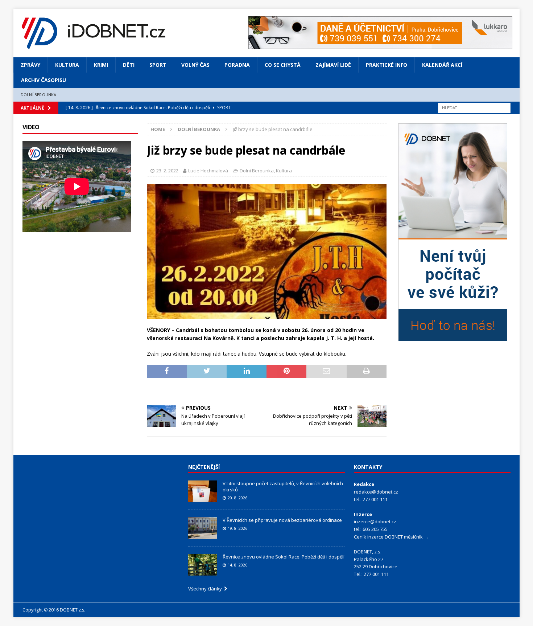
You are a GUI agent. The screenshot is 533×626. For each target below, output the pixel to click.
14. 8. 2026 (237, 565)
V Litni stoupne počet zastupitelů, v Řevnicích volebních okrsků (283, 486)
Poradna (237, 64)
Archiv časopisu (43, 80)
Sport (157, 64)
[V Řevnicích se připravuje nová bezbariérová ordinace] (202, 528)
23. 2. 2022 (167, 170)
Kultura (67, 64)
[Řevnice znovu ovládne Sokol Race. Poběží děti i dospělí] (202, 565)
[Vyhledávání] (474, 107)
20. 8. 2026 (237, 497)
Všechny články (206, 588)
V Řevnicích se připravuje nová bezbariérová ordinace (282, 520)
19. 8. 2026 (237, 528)
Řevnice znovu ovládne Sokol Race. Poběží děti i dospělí (283, 556)
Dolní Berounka (39, 94)
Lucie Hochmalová (208, 170)
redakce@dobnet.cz (376, 491)
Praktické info (386, 64)
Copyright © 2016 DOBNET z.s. (53, 610)
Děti (129, 64)
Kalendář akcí (442, 64)
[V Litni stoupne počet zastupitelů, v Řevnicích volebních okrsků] (202, 491)
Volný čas (195, 64)
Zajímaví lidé (333, 64)
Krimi (101, 64)
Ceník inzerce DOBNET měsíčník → (391, 536)
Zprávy (30, 64)
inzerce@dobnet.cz (375, 521)
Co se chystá (283, 64)
